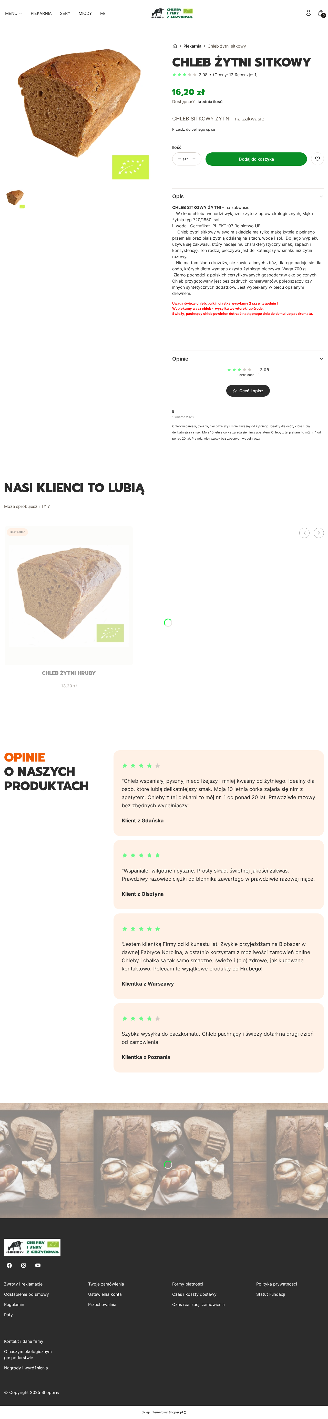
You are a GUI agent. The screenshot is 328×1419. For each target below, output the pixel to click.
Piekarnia (192, 46)
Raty (8, 1314)
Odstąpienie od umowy (26, 1294)
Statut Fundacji (270, 1294)
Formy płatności (187, 1284)
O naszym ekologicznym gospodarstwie (28, 1354)
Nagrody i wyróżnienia (26, 1367)
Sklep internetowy (162, 1412)
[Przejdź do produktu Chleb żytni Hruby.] (69, 595)
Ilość (176, 147)
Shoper (48, 1392)
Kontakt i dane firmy (23, 1341)
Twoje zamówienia (106, 1284)
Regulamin (14, 1304)
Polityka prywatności (276, 1284)
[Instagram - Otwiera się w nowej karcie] (23, 1265)
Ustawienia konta (105, 1294)
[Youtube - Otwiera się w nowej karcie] (38, 1265)
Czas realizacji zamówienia (198, 1304)
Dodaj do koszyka (256, 159)
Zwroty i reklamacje (23, 1284)
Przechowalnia (102, 1304)
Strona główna (174, 46)
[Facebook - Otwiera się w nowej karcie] (9, 1265)
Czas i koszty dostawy (194, 1294)
